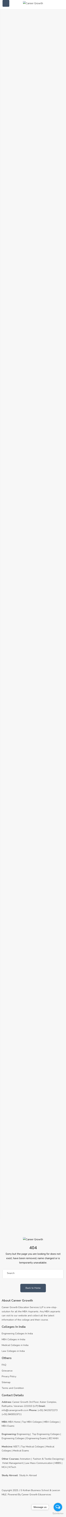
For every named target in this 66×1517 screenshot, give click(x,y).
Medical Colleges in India (15, 1345)
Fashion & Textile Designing (48, 1458)
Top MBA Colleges (32, 1421)
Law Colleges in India (13, 1351)
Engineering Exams (36, 1438)
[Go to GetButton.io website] (57, 1513)
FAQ (4, 1364)
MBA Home (14, 1421)
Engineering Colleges (13, 1438)
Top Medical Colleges (32, 1446)
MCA (4, 1467)
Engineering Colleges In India (17, 1333)
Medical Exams (21, 1450)
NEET (16, 1446)
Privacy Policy (9, 1376)
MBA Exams (8, 1426)
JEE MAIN (53, 1438)
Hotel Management (12, 1463)
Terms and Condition (13, 1388)
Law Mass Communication (39, 1463)
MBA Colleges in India (13, 1339)
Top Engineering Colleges (46, 1434)
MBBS (58, 1463)
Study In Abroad (28, 1475)
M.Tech (12, 1467)
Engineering (23, 1434)
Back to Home (33, 1288)
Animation (25, 1458)
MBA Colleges (51, 1421)
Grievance (7, 1370)
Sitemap (6, 1382)
